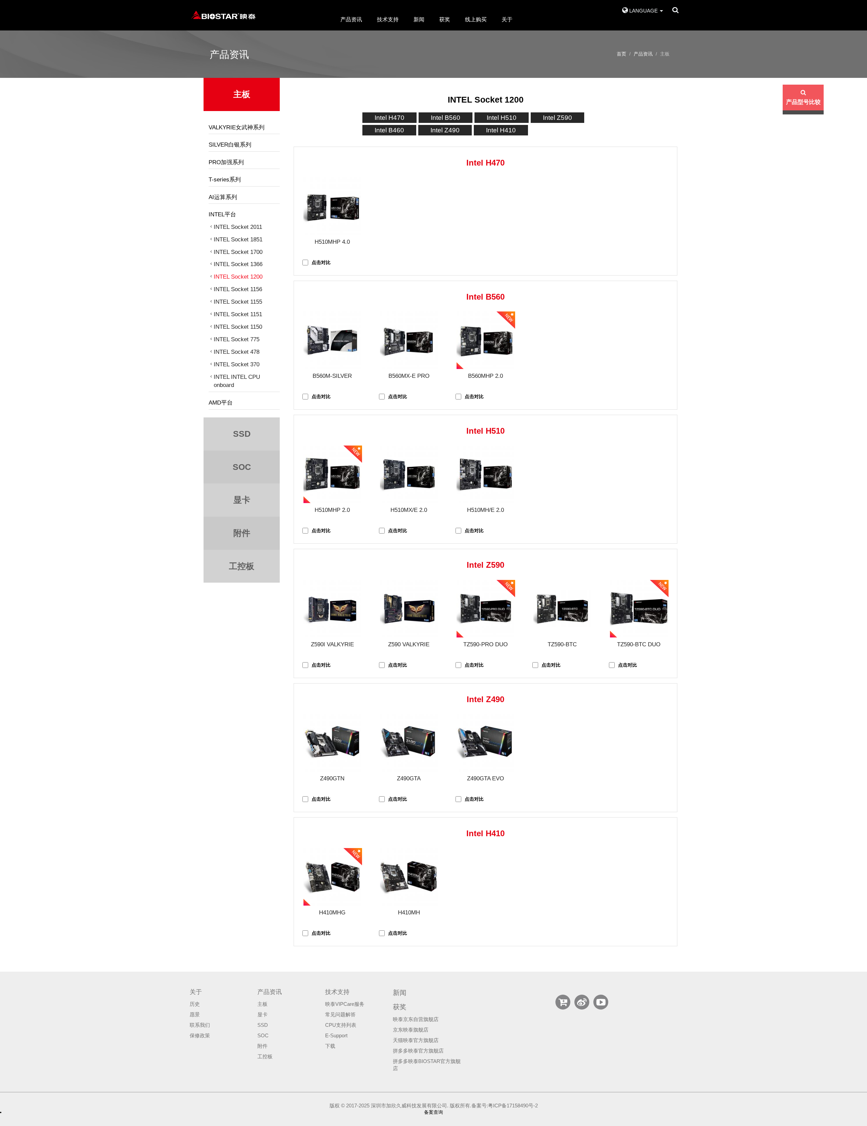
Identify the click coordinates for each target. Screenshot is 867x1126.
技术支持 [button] (388, 19)
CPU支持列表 (340, 1025)
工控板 (265, 1056)
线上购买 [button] (476, 19)
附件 (262, 1046)
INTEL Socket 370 (236, 364)
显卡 (262, 1014)
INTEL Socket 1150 (238, 327)
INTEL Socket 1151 (238, 314)
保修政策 (200, 1035)
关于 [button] (507, 19)
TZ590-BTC (562, 644)
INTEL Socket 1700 (238, 252)
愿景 (195, 1014)
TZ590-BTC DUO (638, 644)
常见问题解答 (340, 1014)
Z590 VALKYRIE (408, 644)
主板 (262, 1004)
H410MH (409, 912)
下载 (330, 1046)
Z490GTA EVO (485, 778)
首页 (621, 54)
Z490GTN (332, 778)
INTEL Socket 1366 (238, 264)
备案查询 (433, 1112)
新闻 (419, 19)
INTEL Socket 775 (236, 339)
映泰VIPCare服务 (344, 1004)
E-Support (336, 1035)
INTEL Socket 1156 (238, 289)
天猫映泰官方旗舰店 (416, 1040)
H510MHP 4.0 (332, 242)
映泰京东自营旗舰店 (416, 1019)
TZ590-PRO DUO (485, 644)
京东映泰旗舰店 (410, 1030)
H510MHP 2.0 (332, 510)
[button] (642, 7)
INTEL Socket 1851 (238, 239)
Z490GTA (409, 778)
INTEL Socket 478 (236, 352)
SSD (262, 1025)
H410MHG (332, 912)
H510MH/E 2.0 (485, 510)
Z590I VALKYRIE (332, 644)
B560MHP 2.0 (485, 376)
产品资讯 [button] (351, 19)
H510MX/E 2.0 (408, 510)
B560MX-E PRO (408, 376)
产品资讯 (643, 54)
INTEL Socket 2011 (238, 227)
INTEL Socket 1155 (238, 302)
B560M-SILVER (332, 376)
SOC (263, 1035)
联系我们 (200, 1025)
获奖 (444, 19)
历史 (195, 1004)
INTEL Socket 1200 (238, 277)
